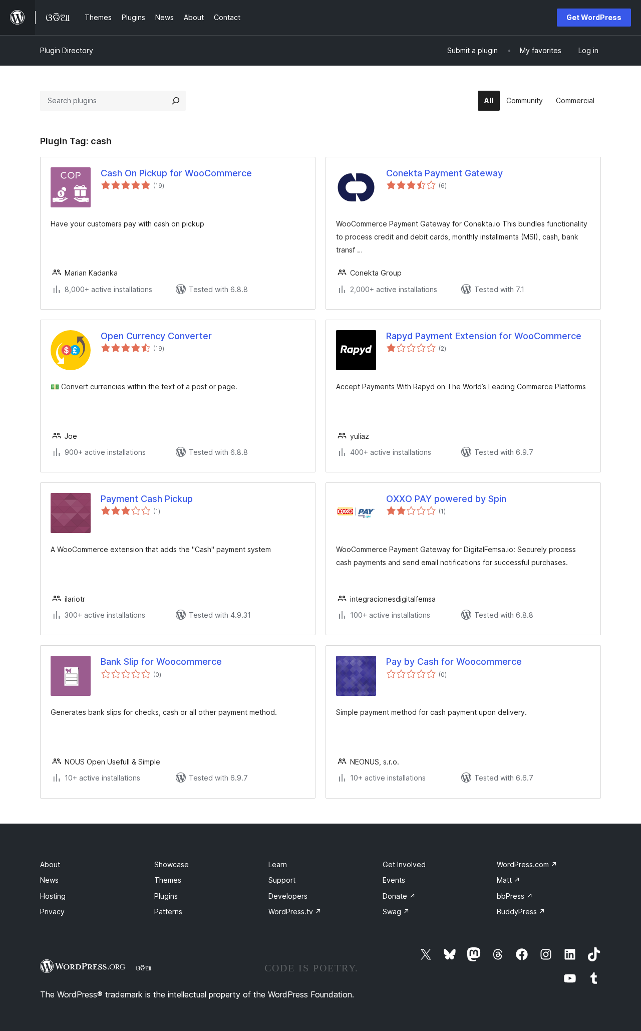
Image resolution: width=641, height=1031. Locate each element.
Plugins (166, 896)
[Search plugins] (176, 101)
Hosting (53, 896)
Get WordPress (593, 17)
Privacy (52, 911)
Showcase (171, 864)
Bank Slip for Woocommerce (161, 661)
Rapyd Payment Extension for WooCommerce (483, 336)
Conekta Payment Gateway (444, 173)
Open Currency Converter (156, 336)
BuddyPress (521, 911)
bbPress (515, 896)
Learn (277, 864)
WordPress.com (527, 864)
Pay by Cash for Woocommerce (454, 661)
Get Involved (404, 864)
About (50, 864)
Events (394, 880)
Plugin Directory (66, 50)
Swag (396, 911)
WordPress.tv (295, 911)
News (49, 880)
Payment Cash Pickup (147, 498)
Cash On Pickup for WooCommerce (176, 173)
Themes (167, 880)
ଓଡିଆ (144, 968)
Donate (399, 896)
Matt (508, 880)
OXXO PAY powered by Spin (446, 498)
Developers (287, 896)
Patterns (168, 911)
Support (281, 880)
